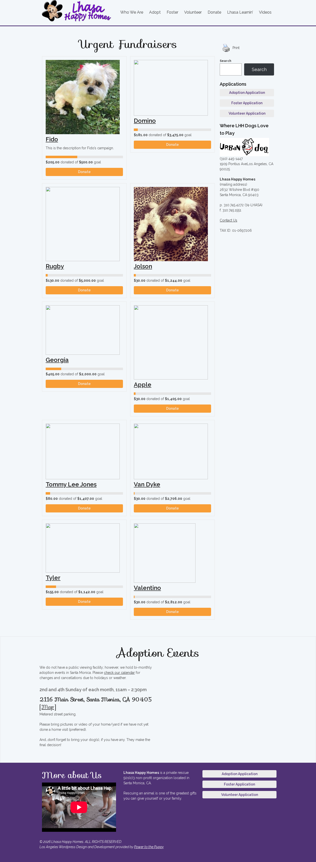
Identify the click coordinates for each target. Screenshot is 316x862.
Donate (84, 172)
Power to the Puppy (149, 847)
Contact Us (228, 220)
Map (47, 707)
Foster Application (246, 103)
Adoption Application (247, 93)
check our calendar (119, 673)
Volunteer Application (247, 113)
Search (225, 61)
